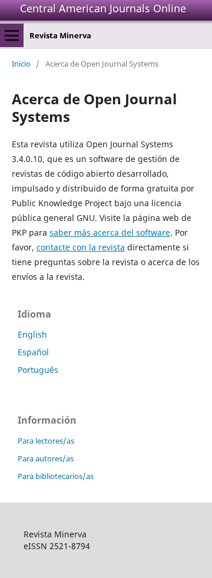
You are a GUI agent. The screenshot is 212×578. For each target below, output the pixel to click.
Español (33, 352)
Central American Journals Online (103, 8)
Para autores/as (46, 458)
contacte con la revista (81, 247)
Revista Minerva (60, 35)
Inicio (21, 63)
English (32, 334)
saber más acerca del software (109, 232)
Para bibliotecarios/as (56, 476)
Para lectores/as (46, 440)
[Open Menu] (12, 35)
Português (38, 369)
